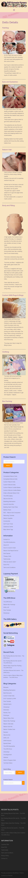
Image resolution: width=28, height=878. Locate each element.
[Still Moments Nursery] (14, 4)
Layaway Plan (5, 844)
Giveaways (6, 613)
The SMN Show (7, 601)
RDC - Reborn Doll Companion (11, 512)
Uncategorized (7, 754)
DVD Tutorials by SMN (9, 698)
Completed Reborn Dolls (10, 476)
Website (5, 757)
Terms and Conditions (9, 567)
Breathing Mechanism (9, 501)
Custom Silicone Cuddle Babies (12, 490)
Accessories (6, 521)
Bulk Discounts (7, 693)
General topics (7, 704)
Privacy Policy (5, 855)
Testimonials (6, 559)
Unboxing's (6, 752)
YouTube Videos (7, 763)
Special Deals (7, 743)
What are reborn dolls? (9, 562)
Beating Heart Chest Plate (10, 507)
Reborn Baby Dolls (8, 718)
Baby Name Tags (8, 529)
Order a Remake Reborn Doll (11, 493)
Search (8, 465)
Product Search (8, 779)
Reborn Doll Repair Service (10, 550)
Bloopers (5, 687)
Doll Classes (6, 553)
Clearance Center (8, 526)
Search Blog (7, 769)
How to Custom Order (9, 548)
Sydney (3, 875)
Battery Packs (7, 510)
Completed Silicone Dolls (10, 479)
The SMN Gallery (8, 496)
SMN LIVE (6, 607)
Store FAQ (6, 564)
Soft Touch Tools (8, 524)
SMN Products (7, 740)
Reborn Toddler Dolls (9, 729)
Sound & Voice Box (8, 504)
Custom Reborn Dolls (9, 482)
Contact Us (6, 539)
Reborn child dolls (8, 724)
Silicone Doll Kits (8, 498)
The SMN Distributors (9, 542)
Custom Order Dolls (8, 696)
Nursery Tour (6, 712)
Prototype (6, 715)
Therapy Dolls (7, 556)
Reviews (5, 732)
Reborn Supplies (7, 518)
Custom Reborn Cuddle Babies (11, 487)
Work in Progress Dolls (9, 760)
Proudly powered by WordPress (10, 873)
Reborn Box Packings (9, 604)
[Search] (23, 783)
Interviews (6, 710)
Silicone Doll (6, 735)
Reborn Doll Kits (7, 726)
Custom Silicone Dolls (9, 484)
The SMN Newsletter (9, 746)
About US (6, 545)
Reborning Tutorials (8, 515)
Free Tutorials (7, 610)
